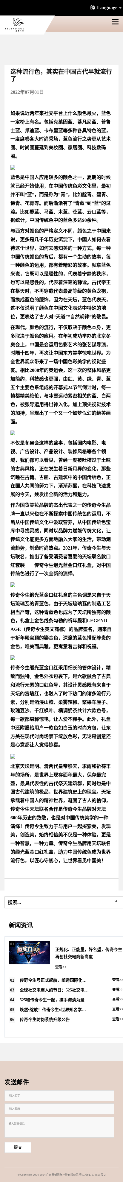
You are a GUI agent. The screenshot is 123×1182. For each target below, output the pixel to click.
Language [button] (107, 7)
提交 (18, 1147)
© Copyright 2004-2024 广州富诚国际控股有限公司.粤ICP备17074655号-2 (62, 1174)
